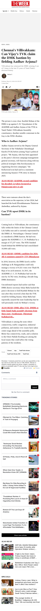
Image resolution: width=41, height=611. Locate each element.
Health (28, 11)
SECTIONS (2, 4)
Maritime (34, 11)
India (8, 44)
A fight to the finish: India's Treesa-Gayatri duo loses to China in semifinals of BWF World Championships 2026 (25, 557)
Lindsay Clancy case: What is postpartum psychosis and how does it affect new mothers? (26, 582)
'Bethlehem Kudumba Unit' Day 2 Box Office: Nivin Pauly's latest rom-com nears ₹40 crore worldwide (27, 566)
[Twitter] (8, 77)
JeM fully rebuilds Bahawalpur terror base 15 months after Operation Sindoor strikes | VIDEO (26, 548)
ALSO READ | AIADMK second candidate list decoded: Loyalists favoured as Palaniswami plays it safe (19, 184)
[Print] (6, 87)
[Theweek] (20, 3)
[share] (2, 87)
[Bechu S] (3, 76)
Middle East (14, 11)
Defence (22, 11)
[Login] (36, 5)
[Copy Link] (9, 87)
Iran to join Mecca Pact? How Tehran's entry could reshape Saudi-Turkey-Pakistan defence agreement (26, 592)
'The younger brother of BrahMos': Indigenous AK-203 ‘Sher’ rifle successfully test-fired (27, 600)
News (3, 44)
